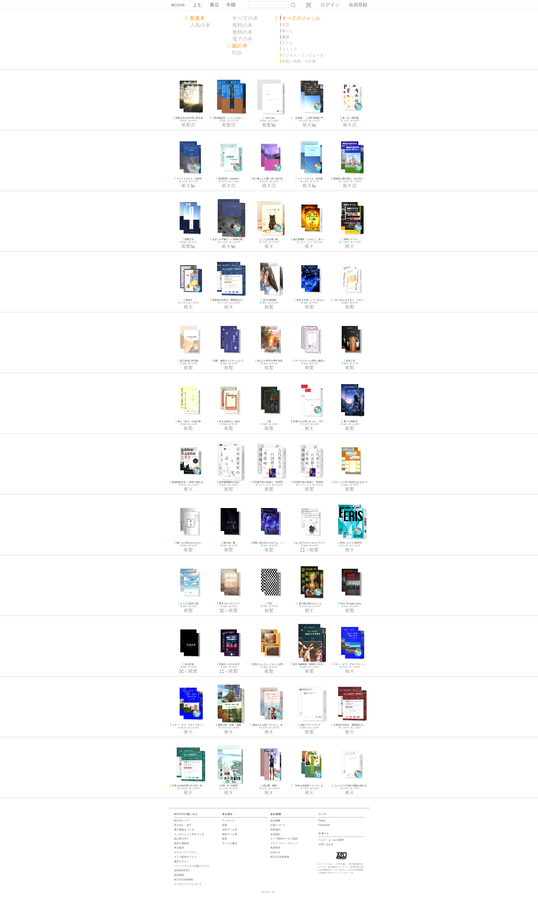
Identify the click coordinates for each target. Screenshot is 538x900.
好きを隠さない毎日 (229, 421)
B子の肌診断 (269, 300)
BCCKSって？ (182, 820)
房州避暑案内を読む (229, 482)
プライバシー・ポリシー (284, 843)
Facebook (324, 825)
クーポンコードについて (188, 884)
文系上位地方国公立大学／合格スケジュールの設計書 (199, 785)
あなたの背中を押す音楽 (269, 360)
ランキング (228, 820)
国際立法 (189, 239)
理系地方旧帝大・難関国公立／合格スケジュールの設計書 (242, 300)
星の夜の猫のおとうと (310, 603)
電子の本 (242, 39)
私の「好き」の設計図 (189, 421)
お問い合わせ (326, 844)
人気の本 (200, 25)
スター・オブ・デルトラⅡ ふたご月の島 (354, 664)
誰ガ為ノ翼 (229, 542)
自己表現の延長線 (189, 360)
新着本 (197, 18)
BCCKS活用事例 (183, 879)
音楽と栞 (350, 360)
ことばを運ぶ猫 (270, 239)
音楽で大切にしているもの (310, 300)
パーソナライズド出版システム (191, 866)
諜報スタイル (350, 239)
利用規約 (275, 829)
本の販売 (179, 847)
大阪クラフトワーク (310, 725)
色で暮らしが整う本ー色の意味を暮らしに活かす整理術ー (283, 178)
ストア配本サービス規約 (284, 838)
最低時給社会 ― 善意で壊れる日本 (190, 482)
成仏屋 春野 (270, 785)
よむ (198, 4)
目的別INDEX (181, 870)
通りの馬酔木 (350, 421)
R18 (236, 52)
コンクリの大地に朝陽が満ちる (350, 785)
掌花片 (189, 300)
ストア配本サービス (185, 856)
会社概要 (275, 820)
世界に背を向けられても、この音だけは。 (275, 542)
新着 (224, 825)
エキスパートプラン (185, 852)
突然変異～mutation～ (229, 178)
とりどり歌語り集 (189, 603)
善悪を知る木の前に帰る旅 (189, 118)
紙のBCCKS (181, 838)
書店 (214, 4)
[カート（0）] (308, 5)
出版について (277, 825)
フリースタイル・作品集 (310, 178)
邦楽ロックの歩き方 (229, 664)
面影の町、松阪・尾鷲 (229, 725)
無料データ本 (229, 834)
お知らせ (275, 852)
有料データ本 (229, 829)
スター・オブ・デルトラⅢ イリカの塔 (192, 725)
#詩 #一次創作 (229, 785)
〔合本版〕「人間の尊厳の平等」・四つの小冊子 (318, 118)
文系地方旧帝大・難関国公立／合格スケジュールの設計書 (363, 725)
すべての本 (245, 18)
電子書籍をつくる (184, 829)
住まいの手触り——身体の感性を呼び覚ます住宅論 (238, 239)
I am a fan (270, 118)
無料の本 (242, 32)
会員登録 (358, 4)
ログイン (330, 4)
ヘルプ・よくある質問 (331, 839)
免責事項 (275, 847)
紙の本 (240, 46)
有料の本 (242, 25)
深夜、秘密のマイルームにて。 (229, 360)
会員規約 (275, 834)
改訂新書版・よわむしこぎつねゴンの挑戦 (315, 239)
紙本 (224, 838)
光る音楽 (189, 664)
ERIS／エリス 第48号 (350, 542)
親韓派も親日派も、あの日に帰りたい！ (354, 178)
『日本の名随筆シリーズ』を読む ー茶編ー (316, 785)
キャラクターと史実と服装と (310, 360)
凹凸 (269, 603)
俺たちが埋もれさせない (189, 542)
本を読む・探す (183, 825)
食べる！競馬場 (350, 118)
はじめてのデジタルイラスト (310, 542)
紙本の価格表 (181, 843)
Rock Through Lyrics (350, 603)
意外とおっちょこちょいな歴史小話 (271, 664)
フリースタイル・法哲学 (189, 178)
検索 (293, 4)
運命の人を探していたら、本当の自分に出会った (278, 725)
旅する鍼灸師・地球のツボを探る (310, 664)
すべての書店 (229, 843)
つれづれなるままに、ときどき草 (350, 300)
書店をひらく (181, 861)
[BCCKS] (178, 5)
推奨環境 (179, 875)
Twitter (322, 820)
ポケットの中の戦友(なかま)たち (351, 482)
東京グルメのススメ (229, 603)
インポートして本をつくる (189, 834)
